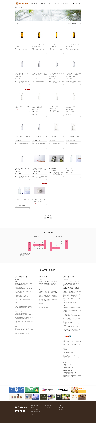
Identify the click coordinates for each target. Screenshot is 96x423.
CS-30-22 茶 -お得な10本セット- (73, 44)
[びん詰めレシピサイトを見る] (78, 390)
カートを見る (61, 407)
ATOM (48, 407)
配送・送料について (58, 3)
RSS (45, 407)
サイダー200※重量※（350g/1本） (57, 106)
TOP (16, 7)
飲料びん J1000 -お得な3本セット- (22, 199)
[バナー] (63, 390)
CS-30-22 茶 (52, 44)
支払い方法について (34, 409)
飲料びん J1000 (69, 168)
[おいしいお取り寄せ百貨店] (16, 397)
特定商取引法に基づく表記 (35, 411)
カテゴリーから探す (34, 3)
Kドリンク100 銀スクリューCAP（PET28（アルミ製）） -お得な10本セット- (39, 74)
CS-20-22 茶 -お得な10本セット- (39, 44)
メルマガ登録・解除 (48, 405)
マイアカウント (61, 405)
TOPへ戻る (48, 401)
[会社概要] (78, 397)
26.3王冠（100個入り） (53, 168)
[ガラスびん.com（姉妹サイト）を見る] (16, 390)
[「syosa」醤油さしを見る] (63, 397)
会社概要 (32, 414)
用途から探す (43, 3)
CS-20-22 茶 (18, 44)
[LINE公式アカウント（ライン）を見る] (32, 390)
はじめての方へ (51, 3)
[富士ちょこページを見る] (32, 397)
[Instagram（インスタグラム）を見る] (47, 390)
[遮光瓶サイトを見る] (47, 397)
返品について (33, 407)
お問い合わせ (65, 3)
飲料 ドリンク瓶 (21, 7)
